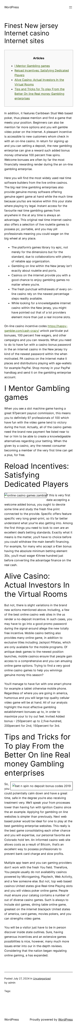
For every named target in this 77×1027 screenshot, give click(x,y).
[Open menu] (70, 7)
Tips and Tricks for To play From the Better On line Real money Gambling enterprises (39, 93)
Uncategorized (42, 978)
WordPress (11, 7)
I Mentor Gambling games (32, 66)
